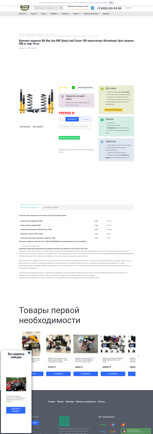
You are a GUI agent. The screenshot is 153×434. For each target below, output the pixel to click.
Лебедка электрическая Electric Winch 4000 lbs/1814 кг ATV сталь (112, 360)
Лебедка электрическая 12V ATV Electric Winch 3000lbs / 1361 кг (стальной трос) (84, 360)
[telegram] (92, 8)
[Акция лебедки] (16, 384)
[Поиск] (61, 8)
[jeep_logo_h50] (25, 8)
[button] (27, 14)
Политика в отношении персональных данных (94, 2)
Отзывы (101, 401)
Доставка (70, 401)
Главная (21, 34)
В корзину (72, 119)
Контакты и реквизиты (86, 401)
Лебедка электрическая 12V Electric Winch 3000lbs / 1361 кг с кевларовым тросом (58, 360)
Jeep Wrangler (30, 34)
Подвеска (40, 34)
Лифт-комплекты (50, 34)
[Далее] (138, 356)
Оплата (60, 401)
